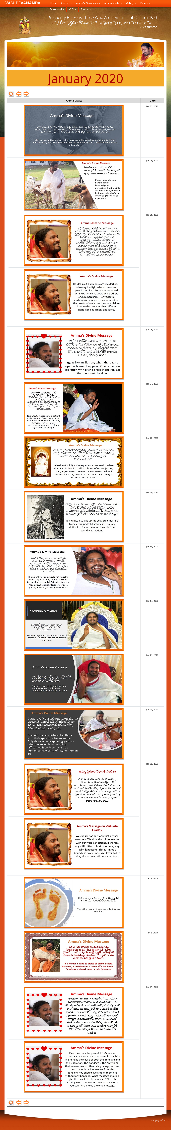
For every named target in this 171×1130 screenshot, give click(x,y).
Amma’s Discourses (87, 3)
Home (53, 3)
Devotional (56, 9)
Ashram (65, 3)
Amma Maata (112, 3)
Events (144, 3)
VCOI (72, 9)
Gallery (130, 3)
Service (85, 9)
